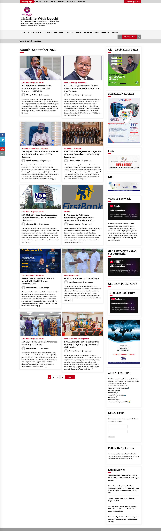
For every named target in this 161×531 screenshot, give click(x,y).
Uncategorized (83, 338)
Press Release (34, 148)
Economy (24, 148)
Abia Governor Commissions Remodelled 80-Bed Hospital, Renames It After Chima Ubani (122, 508)
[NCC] (124, 186)
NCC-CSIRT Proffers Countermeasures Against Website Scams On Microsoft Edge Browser (39, 217)
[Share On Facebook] (2, 135)
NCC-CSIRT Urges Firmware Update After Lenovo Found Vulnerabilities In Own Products (82, 88)
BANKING (67, 211)
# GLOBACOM (71, 1)
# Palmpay (81, 1)
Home (23, 32)
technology (30, 82)
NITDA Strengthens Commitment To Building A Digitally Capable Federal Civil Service (81, 344)
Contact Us (105, 32)
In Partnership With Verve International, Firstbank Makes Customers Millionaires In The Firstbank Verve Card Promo (79, 218)
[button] (120, 37)
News (23, 82)
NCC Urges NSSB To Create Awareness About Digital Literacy (39, 343)
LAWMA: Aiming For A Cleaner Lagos (81, 278)
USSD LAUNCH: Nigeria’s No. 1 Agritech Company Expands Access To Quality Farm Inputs (82, 154)
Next (69, 377)
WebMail (115, 32)
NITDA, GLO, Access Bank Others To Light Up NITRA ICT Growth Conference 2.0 (38, 281)
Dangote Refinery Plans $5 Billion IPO (121, 498)
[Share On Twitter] (2, 139)
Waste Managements (71, 275)
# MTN (53, 1)
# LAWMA (61, 1)
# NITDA (38, 1)
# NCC (46, 1)
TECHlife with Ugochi (39, 18)
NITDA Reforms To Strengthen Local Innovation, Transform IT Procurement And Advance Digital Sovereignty (123, 488)
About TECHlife (33, 32)
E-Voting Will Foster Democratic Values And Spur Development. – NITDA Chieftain (40, 154)
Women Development (91, 32)
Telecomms (39, 82)
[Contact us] (2, 153)
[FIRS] (124, 162)
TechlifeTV (69, 32)
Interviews (47, 32)
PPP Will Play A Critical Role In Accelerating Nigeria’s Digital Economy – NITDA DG (36, 88)
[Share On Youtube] (2, 149)
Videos (78, 32)
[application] (124, 267)
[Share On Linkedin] (2, 144)
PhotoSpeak (58, 32)
